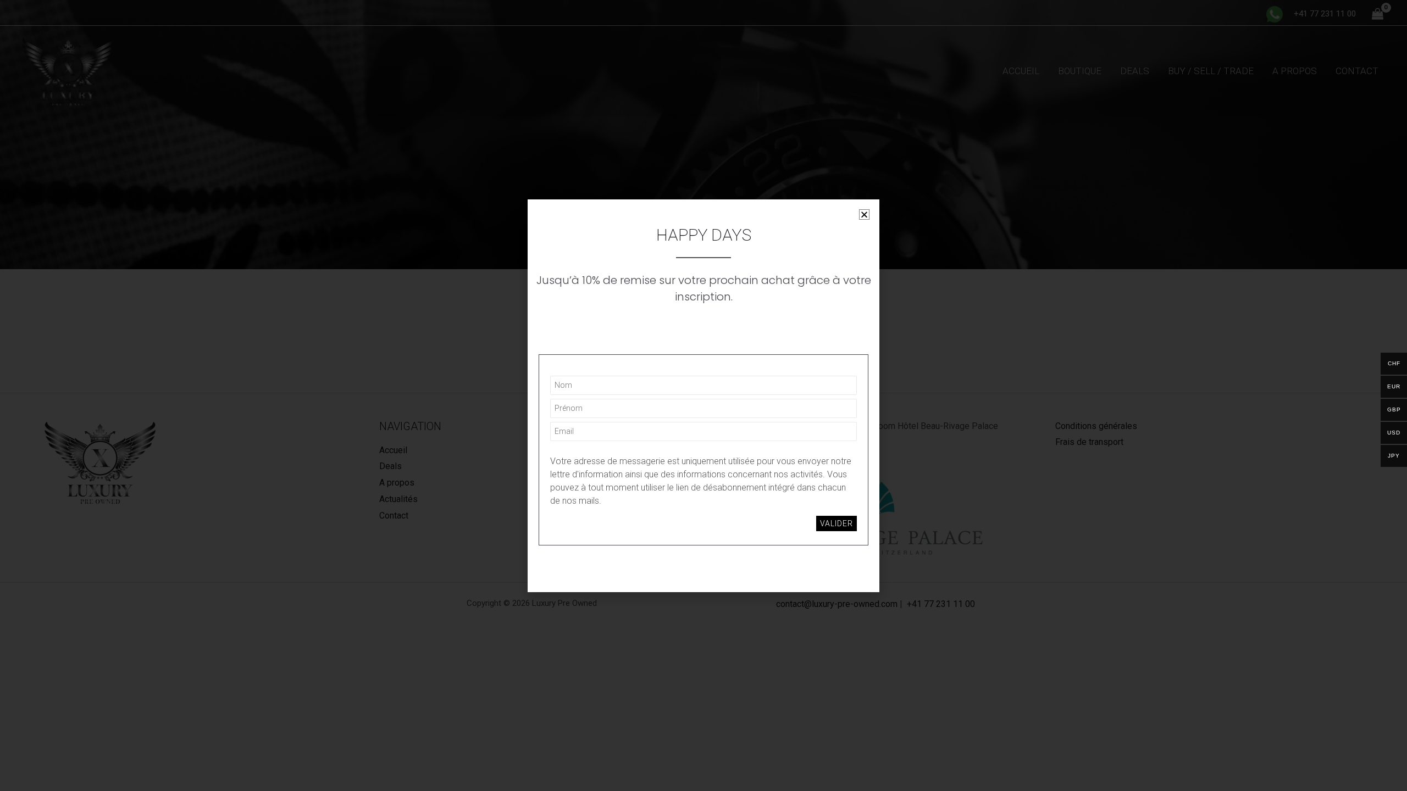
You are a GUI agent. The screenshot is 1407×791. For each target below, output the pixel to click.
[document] (703, 395)
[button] (864, 214)
